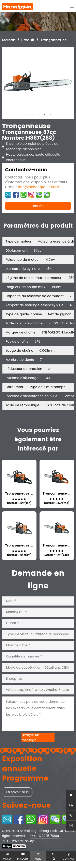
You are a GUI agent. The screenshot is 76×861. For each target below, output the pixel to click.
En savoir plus (17, 792)
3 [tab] (38, 115)
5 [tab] (50, 115)
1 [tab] (26, 115)
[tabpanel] (38, 83)
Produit (27, 40)
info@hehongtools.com (38, 187)
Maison (8, 40)
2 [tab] (32, 115)
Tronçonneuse (53, 40)
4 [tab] (44, 115)
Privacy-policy (23, 841)
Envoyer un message (30, 737)
